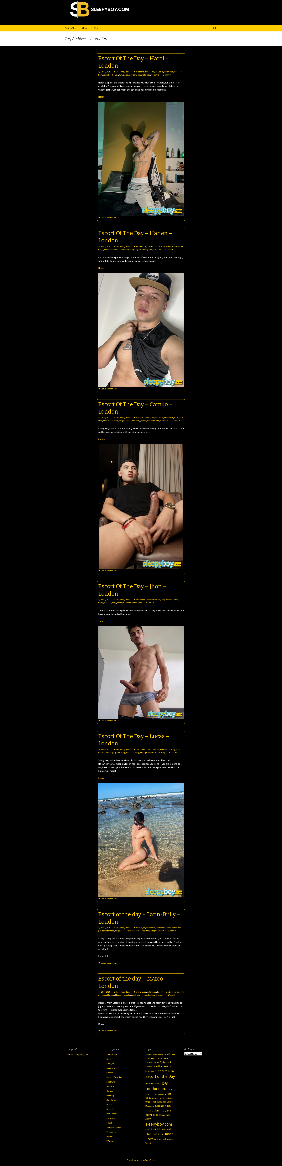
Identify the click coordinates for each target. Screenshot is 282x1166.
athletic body (157, 1055)
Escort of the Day (110, 74)
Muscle (118, 995)
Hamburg (110, 1095)
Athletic (149, 1054)
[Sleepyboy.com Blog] (141, 21)
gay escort (178, 992)
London (170, 1101)
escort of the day (114, 1077)
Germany (110, 1091)
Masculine (136, 930)
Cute (176, 71)
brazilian (148, 1067)
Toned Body (137, 602)
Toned (161, 1134)
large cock (124, 420)
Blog (96, 28)
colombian (168, 71)
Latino (132, 420)
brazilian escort (162, 1066)
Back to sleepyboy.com (78, 1054)
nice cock (145, 995)
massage (159, 1105)
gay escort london (111, 249)
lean (165, 1101)
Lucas (101, 777)
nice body (135, 995)
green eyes (155, 1098)
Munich (109, 1104)
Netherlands (111, 1109)
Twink (155, 1139)
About (85, 28)
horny (100, 602)
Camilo (101, 439)
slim (139, 74)
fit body (147, 1083)
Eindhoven (111, 1072)
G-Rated (110, 1086)
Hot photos (111, 1100)
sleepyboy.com (130, 74)
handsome (124, 249)
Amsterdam (111, 1054)
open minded (165, 1115)
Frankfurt (110, 1081)
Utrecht (109, 1136)
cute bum (167, 246)
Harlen (101, 267)
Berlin (108, 1059)
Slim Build (154, 1129)
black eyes (140, 927)
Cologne (110, 1063)
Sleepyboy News (123, 71)
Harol (101, 96)
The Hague (111, 1132)
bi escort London (143, 71)
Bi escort (155, 1058)
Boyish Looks (157, 71)
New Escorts (112, 1113)
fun (120, 74)
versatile (155, 74)
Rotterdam (111, 1118)
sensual (107, 602)
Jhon (100, 621)
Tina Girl (167, 74)
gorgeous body (118, 752)
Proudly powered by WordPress (141, 1160)
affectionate (141, 246)
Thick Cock (152, 1134)
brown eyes (141, 992)
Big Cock (156, 1062)
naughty (163, 1111)
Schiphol (110, 1122)
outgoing (134, 249)
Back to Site (70, 28)
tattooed (146, 74)
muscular (130, 752)
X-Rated (109, 1141)
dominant (160, 927)
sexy (138, 420)
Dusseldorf (111, 1068)
